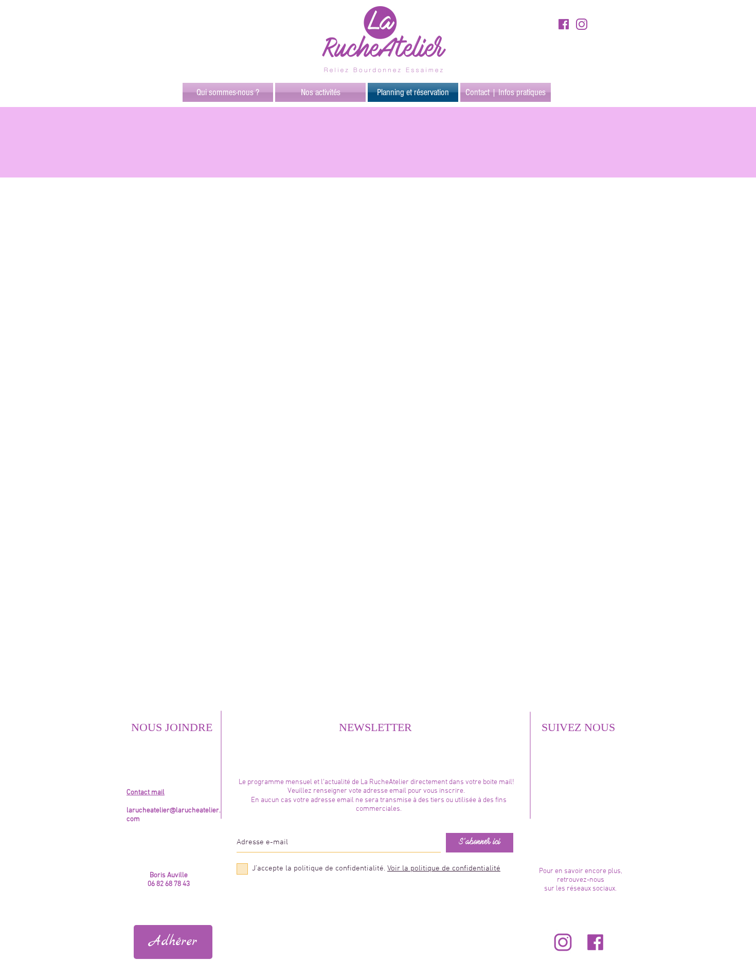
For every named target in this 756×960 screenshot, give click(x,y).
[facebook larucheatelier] (563, 24)
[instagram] (581, 24)
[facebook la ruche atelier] (595, 942)
